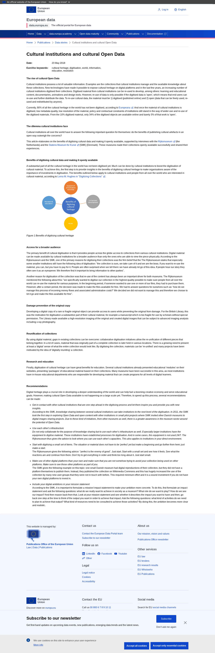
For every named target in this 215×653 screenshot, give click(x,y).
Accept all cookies (137, 646)
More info (38, 645)
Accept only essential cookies (169, 645)
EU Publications (146, 574)
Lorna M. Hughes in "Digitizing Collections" (79, 176)
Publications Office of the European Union (49, 544)
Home (31, 34)
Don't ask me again (166, 627)
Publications (133, 34)
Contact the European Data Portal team (102, 533)
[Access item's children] (45, 34)
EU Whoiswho (145, 569)
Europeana (124, 107)
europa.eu (50, 608)
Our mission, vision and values (153, 533)
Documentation (155, 34)
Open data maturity (89, 34)
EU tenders (143, 561)
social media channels (164, 607)
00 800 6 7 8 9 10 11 (100, 607)
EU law (141, 556)
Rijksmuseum (165, 141)
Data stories (61, 42)
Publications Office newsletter (153, 539)
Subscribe (166, 619)
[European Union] (38, 9)
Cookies (86, 577)
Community (113, 34)
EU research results (148, 565)
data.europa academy (60, 34)
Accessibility (88, 581)
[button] (180, 9)
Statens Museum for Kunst (62, 145)
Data (39, 34)
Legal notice (88, 572)
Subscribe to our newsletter (96, 538)
